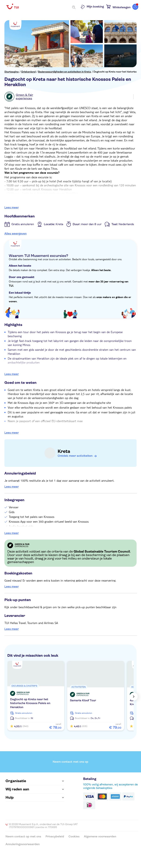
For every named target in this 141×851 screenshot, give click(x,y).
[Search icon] (74, 7)
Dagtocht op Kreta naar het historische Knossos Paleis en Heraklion (30, 703)
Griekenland (28, 71)
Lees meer (11, 207)
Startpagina (11, 71)
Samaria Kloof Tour (83, 700)
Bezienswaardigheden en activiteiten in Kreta (64, 71)
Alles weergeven (15, 233)
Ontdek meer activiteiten (75, 455)
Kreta (64, 451)
